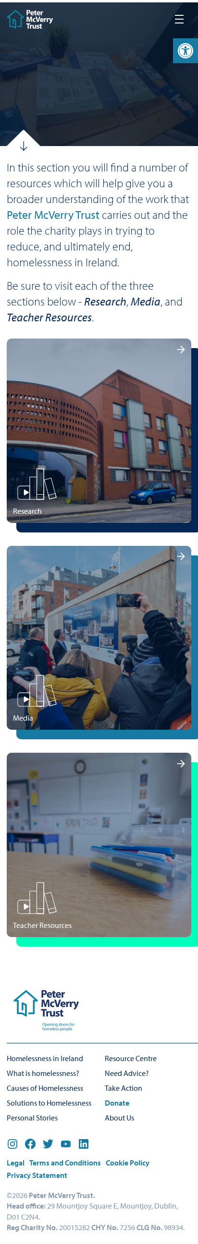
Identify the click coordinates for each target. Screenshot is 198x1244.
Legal (16, 1162)
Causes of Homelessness (45, 1088)
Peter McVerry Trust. (62, 1195)
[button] (185, 50)
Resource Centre (131, 1058)
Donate (117, 1103)
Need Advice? (127, 1073)
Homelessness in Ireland (45, 1058)
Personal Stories (32, 1117)
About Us (119, 1117)
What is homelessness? (43, 1073)
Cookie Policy (127, 1162)
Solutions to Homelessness (49, 1103)
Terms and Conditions (65, 1162)
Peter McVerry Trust (53, 214)
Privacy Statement (37, 1175)
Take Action (123, 1088)
